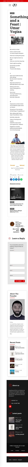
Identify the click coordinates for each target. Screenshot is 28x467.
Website (11, 275)
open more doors (19, 353)
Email (11, 270)
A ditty (17, 371)
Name (11, 265)
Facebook (17, 450)
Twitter (12, 450)
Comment (12, 250)
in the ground (18, 359)
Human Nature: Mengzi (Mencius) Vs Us (16, 211)
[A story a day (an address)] (17, 194)
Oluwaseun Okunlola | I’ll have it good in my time (16, 204)
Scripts (13, 189)
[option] (17, 41)
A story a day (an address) (15, 197)
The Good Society (19, 347)
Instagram (23, 450)
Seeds (16, 365)
